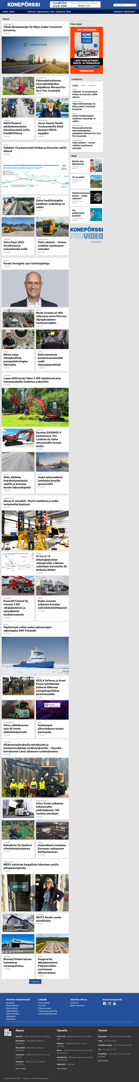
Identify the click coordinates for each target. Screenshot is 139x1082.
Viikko (83, 85)
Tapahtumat (60, 11)
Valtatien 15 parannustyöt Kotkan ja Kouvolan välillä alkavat (84, 94)
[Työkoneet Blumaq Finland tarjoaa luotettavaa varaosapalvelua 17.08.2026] (18, 935)
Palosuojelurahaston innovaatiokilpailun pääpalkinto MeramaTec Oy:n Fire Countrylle (86, 131)
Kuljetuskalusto (43, 11)
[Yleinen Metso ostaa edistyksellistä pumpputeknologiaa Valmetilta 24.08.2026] (18, 331)
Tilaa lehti (42, 1005)
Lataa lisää (35, 981)
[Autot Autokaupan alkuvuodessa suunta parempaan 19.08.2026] (52, 701)
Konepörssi (10, 1003)
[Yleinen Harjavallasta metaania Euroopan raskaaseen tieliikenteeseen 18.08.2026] (52, 821)
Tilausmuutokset (44, 1008)
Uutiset (5, 11)
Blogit (68, 11)
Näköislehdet (129, 11)
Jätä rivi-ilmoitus (12, 1014)
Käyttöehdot (10, 1019)
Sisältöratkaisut (12, 1011)
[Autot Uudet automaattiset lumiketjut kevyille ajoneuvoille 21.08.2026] (52, 453)
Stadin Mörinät (11, 1008)
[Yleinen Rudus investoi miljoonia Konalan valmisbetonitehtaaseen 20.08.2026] (52, 577)
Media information (77, 1005)
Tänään (75, 85)
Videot (11, 11)
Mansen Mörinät (12, 1005)
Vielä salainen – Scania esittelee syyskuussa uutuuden (83, 145)
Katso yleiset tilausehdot (47, 1014)
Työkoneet (31, 11)
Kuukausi (92, 85)
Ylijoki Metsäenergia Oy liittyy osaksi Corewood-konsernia (84, 106)
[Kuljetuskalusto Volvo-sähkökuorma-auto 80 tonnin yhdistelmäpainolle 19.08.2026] (18, 701)
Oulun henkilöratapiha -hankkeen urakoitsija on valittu (84, 118)
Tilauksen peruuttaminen (47, 1011)
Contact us (74, 1003)
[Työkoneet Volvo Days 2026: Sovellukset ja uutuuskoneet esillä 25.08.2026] (18, 218)
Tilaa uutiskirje (44, 1003)
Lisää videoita (96, 242)
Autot (52, 11)
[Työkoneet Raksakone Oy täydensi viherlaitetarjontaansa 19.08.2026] (18, 821)
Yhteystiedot (11, 1016)
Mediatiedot (118, 11)
